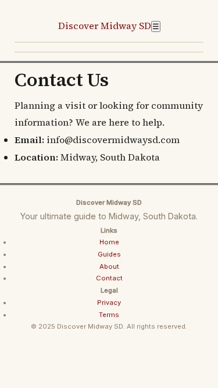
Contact (109, 278)
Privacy (109, 302)
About (109, 266)
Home (109, 242)
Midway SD (104, 25)
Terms (109, 315)
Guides (109, 254)
